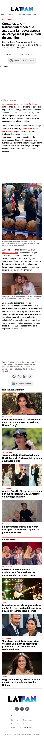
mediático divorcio (10, 253)
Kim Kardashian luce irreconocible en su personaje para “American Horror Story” (21, 422)
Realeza (22, 15)
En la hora (16, 720)
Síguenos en (23, 383)
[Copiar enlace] (30, 376)
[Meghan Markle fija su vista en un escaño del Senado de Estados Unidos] (22, 663)
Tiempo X (16, 724)
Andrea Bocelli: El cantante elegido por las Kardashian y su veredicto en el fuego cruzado (22, 494)
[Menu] (3, 9)
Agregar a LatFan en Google (21, 61)
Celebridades (12, 15)
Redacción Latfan (11, 55)
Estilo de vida (31, 15)
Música (4, 602)
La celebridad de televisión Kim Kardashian (20, 104)
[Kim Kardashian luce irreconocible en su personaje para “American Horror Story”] (22, 404)
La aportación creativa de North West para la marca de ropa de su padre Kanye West (20, 529)
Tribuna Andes (16, 728)
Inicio (3, 15)
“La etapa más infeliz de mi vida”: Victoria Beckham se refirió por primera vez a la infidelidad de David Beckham (21, 645)
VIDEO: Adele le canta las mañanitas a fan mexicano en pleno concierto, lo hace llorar (19, 572)
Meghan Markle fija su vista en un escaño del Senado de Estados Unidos (21, 682)
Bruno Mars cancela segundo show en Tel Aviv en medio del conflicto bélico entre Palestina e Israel (21, 608)
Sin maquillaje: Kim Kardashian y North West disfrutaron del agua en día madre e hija (22, 458)
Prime (16, 716)
